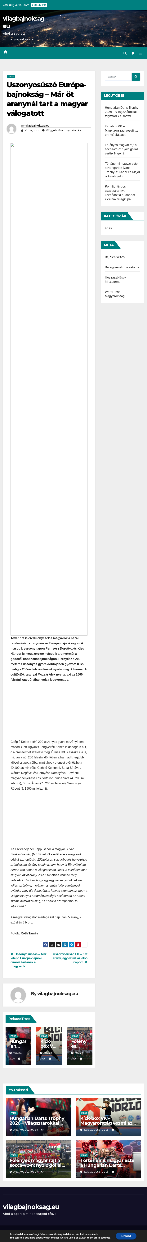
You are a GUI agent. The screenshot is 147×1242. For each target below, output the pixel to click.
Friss (11, 76)
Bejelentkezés (115, 257)
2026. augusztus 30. (26, 1130)
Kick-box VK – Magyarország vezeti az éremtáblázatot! (121, 130)
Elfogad (126, 1236)
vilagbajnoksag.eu (37, 125)
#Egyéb (51, 130)
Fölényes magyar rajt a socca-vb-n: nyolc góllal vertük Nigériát (121, 149)
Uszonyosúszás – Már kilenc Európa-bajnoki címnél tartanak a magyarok (29, 960)
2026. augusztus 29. (97, 1130)
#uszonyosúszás (69, 130)
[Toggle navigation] (140, 53)
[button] (125, 53)
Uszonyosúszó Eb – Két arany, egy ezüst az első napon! (70, 958)
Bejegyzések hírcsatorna (122, 267)
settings (105, 1237)
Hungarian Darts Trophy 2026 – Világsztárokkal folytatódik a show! (121, 112)
